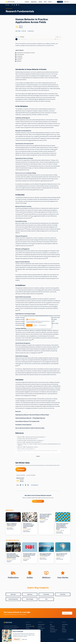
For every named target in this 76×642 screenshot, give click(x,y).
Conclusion (19, 59)
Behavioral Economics (20, 173)
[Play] (16, 39)
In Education (19, 56)
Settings (35, 325)
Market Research (41, 628)
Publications (13, 577)
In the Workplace (20, 54)
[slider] (37, 39)
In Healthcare (20, 57)
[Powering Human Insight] (10, 2)
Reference (19, 61)
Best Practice (13, 594)
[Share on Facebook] (23, 31)
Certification (52, 626)
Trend (46, 599)
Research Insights (29, 599)
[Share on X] (21, 31)
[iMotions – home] (8, 622)
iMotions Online (30, 626)
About (45, 1)
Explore (40, 1)
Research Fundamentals (13, 599)
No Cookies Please (42, 325)
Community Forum (53, 629)
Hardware (28, 628)
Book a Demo (66, 613)
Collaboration (29, 594)
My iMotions (64, 629)
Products (27, 1)
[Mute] (57, 39)
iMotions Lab (28, 624)
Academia (40, 626)
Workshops (52, 628)
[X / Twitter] (16, 5)
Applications (34, 1)
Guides (30, 577)
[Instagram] (12, 5)
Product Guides (46, 594)
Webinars (46, 577)
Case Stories (62, 577)
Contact (49, 1)
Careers (63, 626)
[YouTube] (19, 5)
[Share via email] (25, 31)
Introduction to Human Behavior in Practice (26, 52)
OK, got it (29, 325)
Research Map (52, 631)
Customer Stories (41, 624)
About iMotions (65, 624)
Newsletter (64, 631)
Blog (51, 624)
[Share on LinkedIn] (19, 31)
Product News (62, 594)
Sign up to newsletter (38, 501)
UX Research (40, 629)
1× (59, 39)
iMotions (21, 27)
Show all (38, 456)
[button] (60, 37)
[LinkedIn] (14, 5)
